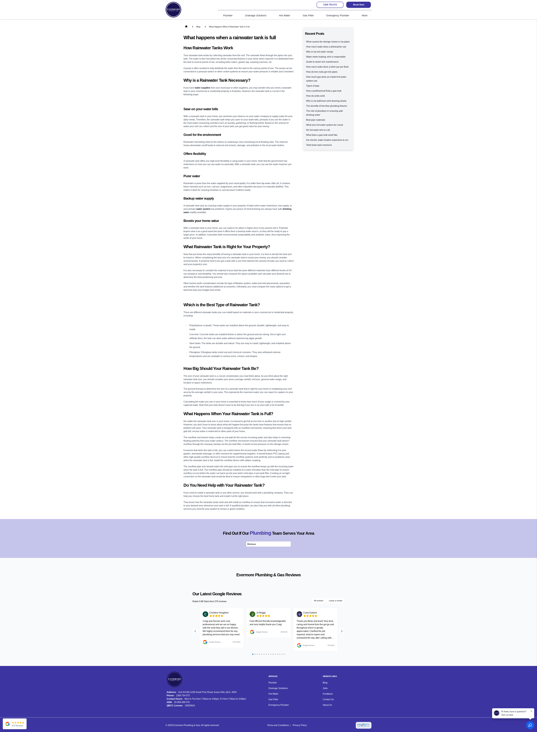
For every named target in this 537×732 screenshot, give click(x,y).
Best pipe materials (315, 120)
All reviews (318, 600)
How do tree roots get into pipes (321, 72)
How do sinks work (315, 96)
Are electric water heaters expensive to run (327, 140)
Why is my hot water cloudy (319, 52)
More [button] (365, 15)
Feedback (328, 694)
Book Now (358, 4)
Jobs (325, 688)
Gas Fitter (273, 699)
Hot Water (273, 694)
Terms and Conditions (278, 725)
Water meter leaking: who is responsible (326, 57)
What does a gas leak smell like (321, 135)
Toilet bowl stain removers (319, 145)
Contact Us (328, 699)
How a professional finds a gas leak (323, 91)
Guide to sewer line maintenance (322, 62)
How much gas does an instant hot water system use (326, 79)
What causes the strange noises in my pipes (328, 41)
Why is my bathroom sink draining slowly (326, 101)
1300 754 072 (330, 4)
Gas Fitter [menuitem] (308, 15)
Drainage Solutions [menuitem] (255, 15)
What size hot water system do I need (324, 125)
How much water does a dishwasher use (326, 47)
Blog (325, 682)
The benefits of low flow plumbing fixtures (326, 106)
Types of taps (312, 86)
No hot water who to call (318, 130)
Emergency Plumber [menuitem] (337, 15)
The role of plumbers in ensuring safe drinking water (324, 113)
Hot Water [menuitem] (284, 15)
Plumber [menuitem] (228, 15)
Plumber (272, 682)
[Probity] (363, 725)
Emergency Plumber (278, 705)
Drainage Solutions (278, 688)
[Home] (173, 9)
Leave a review (335, 600)
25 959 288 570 (182, 702)
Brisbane (251, 544)
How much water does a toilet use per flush (327, 67)
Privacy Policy (300, 725)
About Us (327, 705)
